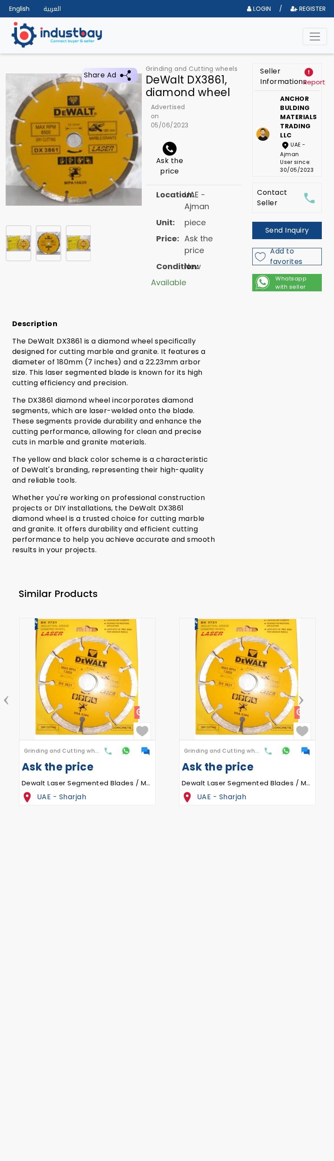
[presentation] (6, 697)
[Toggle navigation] (315, 36)
